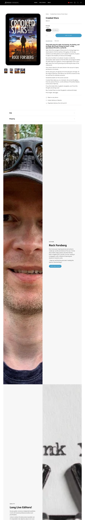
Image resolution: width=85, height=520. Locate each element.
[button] (35, 2)
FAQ (10, 113)
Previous (3, 39)
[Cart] (80, 2)
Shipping (12, 119)
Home (47, 14)
